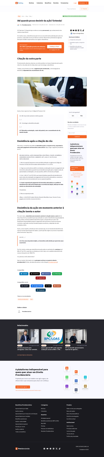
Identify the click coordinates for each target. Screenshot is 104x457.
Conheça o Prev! (54, 47)
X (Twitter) (36, 274)
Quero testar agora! (74, 168)
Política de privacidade (72, 436)
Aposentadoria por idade (21, 408)
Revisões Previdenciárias (47, 431)
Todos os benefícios (20, 432)
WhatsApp (58, 274)
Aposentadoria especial (21, 424)
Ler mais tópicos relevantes (24, 355)
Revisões (56, 3)
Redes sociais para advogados (74, 408)
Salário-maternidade (20, 421)
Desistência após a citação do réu (77, 43)
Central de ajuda (71, 431)
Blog (27, 16)
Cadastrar (77, 137)
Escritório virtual (71, 419)
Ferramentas (64, 3)
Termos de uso (70, 433)
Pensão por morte (20, 426)
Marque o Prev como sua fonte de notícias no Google (75, 16)
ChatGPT (25, 286)
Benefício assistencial (21, 419)
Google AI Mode (38, 286)
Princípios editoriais (72, 428)
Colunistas (40, 3)
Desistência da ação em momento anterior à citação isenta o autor (77, 48)
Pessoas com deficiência (47, 428)
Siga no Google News (78, 33)
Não (81, 116)
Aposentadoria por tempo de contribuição (26, 413)
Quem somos (70, 426)
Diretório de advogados (73, 416)
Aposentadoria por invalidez (22, 416)
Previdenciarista (26, 25)
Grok (49, 286)
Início (23, 16)
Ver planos (82, 3)
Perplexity (41, 290)
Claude (58, 286)
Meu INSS (43, 423)
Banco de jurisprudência (73, 413)
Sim (73, 116)
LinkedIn (25, 274)
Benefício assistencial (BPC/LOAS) (50, 421)
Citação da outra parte (75, 40)
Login (75, 3)
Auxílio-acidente (19, 429)
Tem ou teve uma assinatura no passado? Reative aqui (77, 175)
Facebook (47, 274)
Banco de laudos (71, 411)
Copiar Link (42, 278)
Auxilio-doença (19, 411)
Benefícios (48, 3)
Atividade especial (45, 418)
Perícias (43, 426)
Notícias (31, 3)
